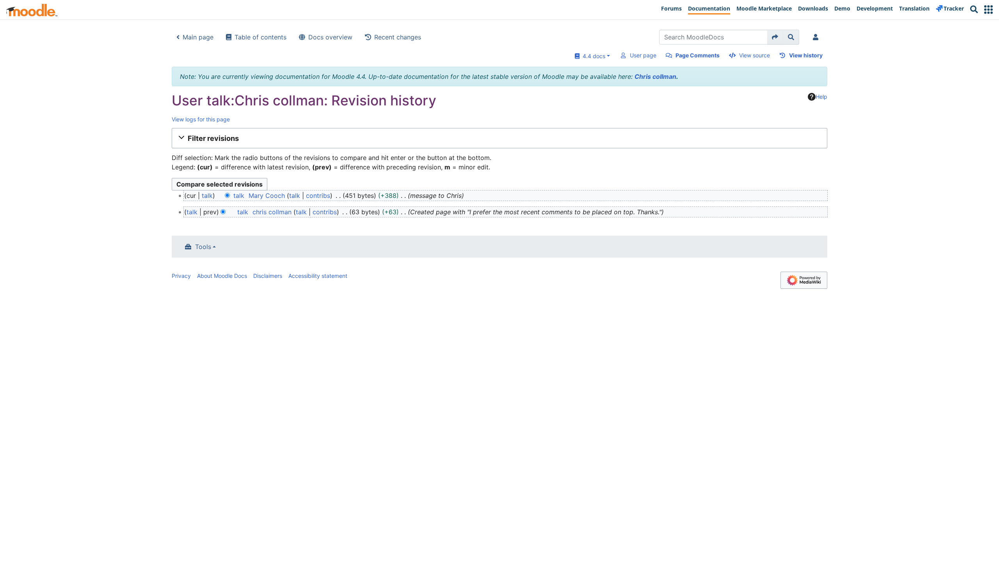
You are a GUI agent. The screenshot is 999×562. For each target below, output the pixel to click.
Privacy (181, 275)
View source (754, 55)
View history (806, 55)
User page (643, 55)
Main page (198, 37)
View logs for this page (201, 119)
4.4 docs (592, 56)
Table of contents (260, 37)
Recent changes (397, 37)
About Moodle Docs (222, 275)
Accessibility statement (317, 275)
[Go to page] (775, 37)
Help (821, 96)
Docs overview (330, 37)
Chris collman (655, 76)
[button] (988, 9)
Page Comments (697, 55)
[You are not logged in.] (817, 37)
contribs (318, 195)
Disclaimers (267, 275)
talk (207, 195)
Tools (203, 247)
